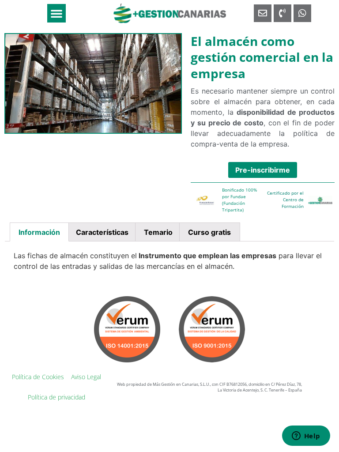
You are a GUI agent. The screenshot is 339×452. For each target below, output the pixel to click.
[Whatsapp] (302, 13)
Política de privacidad (56, 397)
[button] (56, 13)
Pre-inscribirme (262, 170)
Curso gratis (209, 232)
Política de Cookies (38, 377)
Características (102, 232)
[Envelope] (262, 13)
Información (39, 232)
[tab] (39, 232)
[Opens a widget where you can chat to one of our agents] (306, 437)
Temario (158, 232)
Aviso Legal (86, 377)
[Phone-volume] (282, 13)
